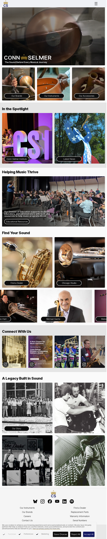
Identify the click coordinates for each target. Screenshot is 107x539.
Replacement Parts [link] (80, 512)
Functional (12, 534)
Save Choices (60, 534)
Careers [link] (27, 516)
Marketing (45, 534)
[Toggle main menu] (96, 3)
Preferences (28, 534)
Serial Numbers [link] (80, 520)
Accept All (88, 534)
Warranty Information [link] (80, 516)
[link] (35, 501)
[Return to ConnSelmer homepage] (5, 3)
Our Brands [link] (27, 512)
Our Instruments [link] (27, 508)
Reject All (75, 534)
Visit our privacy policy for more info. (46, 529)
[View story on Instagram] (14, 352)
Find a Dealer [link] (80, 508)
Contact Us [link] (27, 520)
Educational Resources (17, 221)
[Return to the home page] (53, 494)
